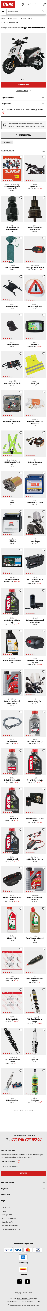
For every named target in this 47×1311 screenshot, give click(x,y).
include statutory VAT (23, 1299)
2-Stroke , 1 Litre (12, 938)
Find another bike (22, 91)
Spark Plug (34, 1059)
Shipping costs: (12, 1301)
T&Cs (4, 1211)
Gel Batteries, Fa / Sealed (35, 502)
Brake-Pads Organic (12, 978)
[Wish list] (37, 4)
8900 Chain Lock (12, 742)
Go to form (40, 126)
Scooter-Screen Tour (35, 701)
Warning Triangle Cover (34, 306)
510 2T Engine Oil (12, 818)
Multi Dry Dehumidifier (12, 268)
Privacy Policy (7, 1215)
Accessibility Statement (10, 1226)
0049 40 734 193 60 (26, 1139)
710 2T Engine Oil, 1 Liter (35, 780)
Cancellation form (8, 1222)
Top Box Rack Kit (35, 187)
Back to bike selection (10, 22)
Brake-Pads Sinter (12, 1019)
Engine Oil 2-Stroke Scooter (12, 660)
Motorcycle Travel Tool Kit (12, 383)
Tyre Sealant (35, 1100)
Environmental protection (11, 1229)
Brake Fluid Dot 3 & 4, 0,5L (35, 742)
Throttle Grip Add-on (12, 344)
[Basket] (44, 4)
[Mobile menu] (3, 11)
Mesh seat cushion (12, 306)
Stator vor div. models (35, 462)
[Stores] (22, 4)
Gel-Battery (12, 541)
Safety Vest (35, 383)
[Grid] (39, 150)
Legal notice (6, 1207)
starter (12, 502)
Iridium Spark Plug (12, 1100)
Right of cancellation (9, 1218)
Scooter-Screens (35, 541)
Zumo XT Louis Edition (12, 579)
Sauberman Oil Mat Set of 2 (12, 421)
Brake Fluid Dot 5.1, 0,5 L (12, 780)
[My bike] (29, 4)
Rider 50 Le (35, 344)
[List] (43, 150)
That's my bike (23, 85)
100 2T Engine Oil (12, 859)
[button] (43, 11)
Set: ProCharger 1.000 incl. (34, 859)
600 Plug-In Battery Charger (35, 268)
